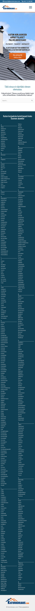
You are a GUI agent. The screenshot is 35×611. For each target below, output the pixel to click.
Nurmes (20, 166)
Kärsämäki (3, 483)
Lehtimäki (3, 513)
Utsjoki (20, 487)
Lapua (2, 506)
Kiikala (2, 400)
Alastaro (3, 132)
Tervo (19, 444)
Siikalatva (20, 374)
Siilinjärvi (20, 376)
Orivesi (20, 182)
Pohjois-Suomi (22, 246)
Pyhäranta (21, 280)
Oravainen (21, 176)
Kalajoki (3, 330)
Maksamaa (4, 570)
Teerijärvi (20, 437)
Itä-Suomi (3, 281)
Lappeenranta (4, 502)
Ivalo (2, 283)
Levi (2, 526)
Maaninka (3, 568)
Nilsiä (19, 154)
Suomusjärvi (21, 407)
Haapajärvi (4, 198)
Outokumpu (21, 187)
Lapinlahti (3, 499)
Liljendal (3, 531)
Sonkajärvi (21, 396)
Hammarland (4, 209)
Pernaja (20, 212)
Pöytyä (20, 291)
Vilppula (20, 545)
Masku (2, 574)
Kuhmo (3, 454)
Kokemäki (3, 424)
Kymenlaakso (4, 476)
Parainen (20, 199)
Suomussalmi (21, 409)
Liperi (2, 535)
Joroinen (3, 296)
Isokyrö (3, 277)
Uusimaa (20, 496)
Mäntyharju (21, 144)
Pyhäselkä (20, 282)
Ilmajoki (3, 266)
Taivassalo (21, 430)
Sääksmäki (21, 420)
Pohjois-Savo (21, 244)
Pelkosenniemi (22, 206)
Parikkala (20, 201)
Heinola (3, 227)
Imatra (2, 270)
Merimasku (4, 581)
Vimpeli (20, 547)
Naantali (20, 148)
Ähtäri (19, 585)
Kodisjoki (3, 422)
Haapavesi (3, 200)
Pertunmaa (21, 217)
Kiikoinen (3, 404)
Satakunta (21, 356)
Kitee (2, 413)
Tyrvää (20, 473)
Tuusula (20, 468)
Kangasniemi (4, 339)
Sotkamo (20, 398)
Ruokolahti (21, 328)
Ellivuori (3, 167)
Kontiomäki (4, 436)
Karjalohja (3, 355)
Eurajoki (3, 186)
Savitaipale (21, 360)
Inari (2, 272)
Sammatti (20, 351)
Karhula (3, 348)
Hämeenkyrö (4, 253)
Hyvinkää (3, 249)
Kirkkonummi (4, 409)
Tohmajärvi (21, 450)
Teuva (19, 448)
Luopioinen (4, 551)
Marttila (3, 572)
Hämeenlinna (4, 254)
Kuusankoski (4, 471)
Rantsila (20, 303)
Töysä (19, 475)
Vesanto (20, 529)
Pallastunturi (21, 195)
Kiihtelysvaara (4, 398)
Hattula (3, 218)
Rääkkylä (20, 337)
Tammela (20, 431)
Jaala (2, 287)
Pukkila (20, 260)
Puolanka (20, 268)
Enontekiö (3, 173)
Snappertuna (21, 387)
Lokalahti (3, 542)
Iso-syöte (3, 279)
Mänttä (20, 140)
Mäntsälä (20, 138)
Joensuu (3, 293)
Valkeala (20, 508)
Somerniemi (21, 393)
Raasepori (20, 298)
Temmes (20, 441)
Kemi (2, 375)
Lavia (2, 511)
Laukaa (3, 510)
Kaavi (2, 324)
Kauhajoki (3, 366)
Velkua (20, 527)
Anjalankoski (4, 139)
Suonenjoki (21, 411)
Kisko (2, 411)
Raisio (19, 299)
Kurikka (3, 463)
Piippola (20, 228)
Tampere (20, 433)
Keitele (3, 373)
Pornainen (20, 253)
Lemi (2, 517)
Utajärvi (20, 485)
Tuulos (20, 462)
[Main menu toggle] (30, 7)
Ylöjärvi (20, 577)
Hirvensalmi (4, 238)
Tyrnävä (20, 469)
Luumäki (3, 557)
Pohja (19, 235)
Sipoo (19, 382)
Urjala (19, 483)
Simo (19, 378)
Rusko (19, 334)
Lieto (2, 529)
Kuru (2, 465)
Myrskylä (20, 136)
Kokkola (3, 425)
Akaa (2, 127)
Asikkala (3, 145)
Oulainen (20, 184)
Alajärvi (3, 130)
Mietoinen (3, 586)
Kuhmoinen (4, 456)
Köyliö (2, 485)
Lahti (2, 490)
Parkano (20, 203)
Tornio (20, 457)
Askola (2, 148)
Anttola (3, 141)
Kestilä (2, 391)
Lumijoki (3, 549)
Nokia (19, 157)
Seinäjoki (20, 367)
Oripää (20, 180)
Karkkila (3, 357)
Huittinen (3, 244)
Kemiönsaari (4, 380)
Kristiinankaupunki (6, 449)
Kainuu (2, 326)
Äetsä (19, 584)
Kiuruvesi (3, 418)
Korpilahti (3, 438)
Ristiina (20, 321)
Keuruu (3, 395)
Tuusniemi (20, 466)
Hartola (3, 216)
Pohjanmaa (21, 237)
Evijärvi (3, 187)
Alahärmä (3, 128)
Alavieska (3, 134)
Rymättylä (21, 336)
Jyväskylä (3, 311)
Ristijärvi (20, 323)
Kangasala (3, 335)
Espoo (2, 175)
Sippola (20, 383)
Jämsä (2, 314)
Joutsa (2, 298)
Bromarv (3, 155)
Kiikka (2, 402)
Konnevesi (3, 433)
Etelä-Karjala (4, 177)
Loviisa (2, 546)
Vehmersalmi (21, 526)
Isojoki (2, 275)
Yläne (19, 575)
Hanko (2, 213)
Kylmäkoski (4, 474)
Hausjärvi (3, 226)
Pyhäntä (20, 279)
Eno (2, 169)
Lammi (2, 495)
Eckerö (3, 164)
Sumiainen (21, 402)
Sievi (19, 369)
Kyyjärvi (3, 478)
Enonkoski (3, 171)
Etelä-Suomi (4, 182)
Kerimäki (3, 386)
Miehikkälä (4, 585)
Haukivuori (4, 224)
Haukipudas (4, 222)
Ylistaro (20, 566)
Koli (2, 429)
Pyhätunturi (21, 284)
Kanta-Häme (4, 346)
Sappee (20, 353)
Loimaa (3, 540)
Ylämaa (20, 574)
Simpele (20, 380)
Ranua (19, 305)
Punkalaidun (21, 266)
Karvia (2, 362)
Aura (2, 150)
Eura (2, 184)
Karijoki (3, 350)
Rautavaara (21, 310)
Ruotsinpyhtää (22, 330)
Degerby (3, 159)
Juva (2, 309)
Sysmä (20, 414)
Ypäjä (19, 579)
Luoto (2, 555)
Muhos (20, 124)
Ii (1, 259)
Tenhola (20, 442)
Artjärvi (3, 143)
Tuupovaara (21, 464)
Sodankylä (21, 389)
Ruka (19, 326)
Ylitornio (20, 568)
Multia (19, 126)
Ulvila (19, 481)
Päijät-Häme (21, 288)
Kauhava (3, 368)
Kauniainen (4, 369)
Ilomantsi (3, 268)
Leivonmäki (4, 515)
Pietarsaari (21, 224)
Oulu (19, 185)
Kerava (3, 384)
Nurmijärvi (21, 168)
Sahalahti (20, 344)
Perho (19, 210)
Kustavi (3, 467)
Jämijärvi (3, 312)
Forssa (2, 194)
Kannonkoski (4, 342)
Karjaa (2, 353)
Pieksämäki (21, 221)
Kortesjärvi (4, 442)
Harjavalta (3, 215)
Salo (19, 347)
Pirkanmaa (21, 232)
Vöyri (19, 558)
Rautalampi (21, 308)
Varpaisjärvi (21, 518)
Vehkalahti (21, 522)
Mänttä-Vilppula (22, 142)
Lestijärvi (3, 524)
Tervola (20, 446)
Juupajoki (3, 307)
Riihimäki (20, 317)
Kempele (3, 382)
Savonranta (21, 364)
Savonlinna (21, 362)
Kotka (2, 445)
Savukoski (21, 365)
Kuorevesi (3, 460)
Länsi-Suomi (4, 562)
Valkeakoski (21, 506)
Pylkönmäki (21, 286)
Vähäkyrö (20, 556)
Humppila (3, 245)
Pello (19, 208)
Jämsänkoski (4, 316)
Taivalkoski (21, 428)
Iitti (2, 263)
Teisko (20, 439)
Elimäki (3, 166)
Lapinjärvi (3, 497)
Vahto (19, 504)
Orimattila (21, 178)
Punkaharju (21, 264)
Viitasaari (20, 542)
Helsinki (3, 231)
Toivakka (20, 455)
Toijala (20, 453)
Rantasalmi (21, 301)
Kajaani (3, 328)
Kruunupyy (4, 451)
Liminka (3, 533)
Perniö (20, 213)
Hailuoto (3, 202)
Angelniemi (4, 137)
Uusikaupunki (21, 494)
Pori (19, 251)
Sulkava (20, 400)
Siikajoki (20, 373)
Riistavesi (20, 319)
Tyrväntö (20, 471)
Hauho (2, 220)
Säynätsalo (21, 418)
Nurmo (20, 170)
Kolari (2, 427)
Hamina (3, 207)
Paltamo (20, 197)
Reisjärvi (20, 314)
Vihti (19, 538)
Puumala (20, 269)
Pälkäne (20, 289)
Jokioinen (3, 294)
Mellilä (2, 576)
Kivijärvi (3, 420)
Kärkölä (3, 482)
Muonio (20, 127)
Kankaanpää (4, 341)
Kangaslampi (4, 337)
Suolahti (20, 403)
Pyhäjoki (20, 273)
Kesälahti (3, 393)
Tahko (19, 424)
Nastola (20, 152)
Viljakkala (20, 544)
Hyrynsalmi (4, 247)
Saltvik (20, 349)
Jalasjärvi (3, 289)
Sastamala (21, 355)
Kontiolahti (4, 434)
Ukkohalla (20, 480)
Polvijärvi (20, 248)
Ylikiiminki (20, 565)
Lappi (2, 504)
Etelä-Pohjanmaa (5, 178)
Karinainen (3, 351)
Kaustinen (3, 371)
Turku (19, 460)
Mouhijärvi (3, 590)
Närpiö (20, 172)
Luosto (2, 553)
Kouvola (3, 447)
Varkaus (20, 517)
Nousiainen (21, 161)
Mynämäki (21, 135)
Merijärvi (3, 577)
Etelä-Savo (4, 180)
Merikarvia (4, 579)
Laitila (2, 493)
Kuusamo (3, 469)
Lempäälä (3, 520)
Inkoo (2, 273)
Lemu (2, 519)
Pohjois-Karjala (22, 241)
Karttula (3, 360)
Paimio (20, 194)
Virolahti (20, 549)
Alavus (2, 136)
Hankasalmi (4, 211)
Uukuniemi (21, 488)
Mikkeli (3, 588)
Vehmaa (20, 524)
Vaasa (19, 502)
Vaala (19, 500)
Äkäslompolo (21, 587)
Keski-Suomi (4, 389)
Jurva (2, 303)
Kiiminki (3, 406)
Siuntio (20, 385)
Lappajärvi (3, 501)
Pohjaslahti (21, 239)
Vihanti (20, 537)
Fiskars (3, 192)
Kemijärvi (3, 377)
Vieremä (20, 535)
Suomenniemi (21, 405)
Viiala (19, 540)
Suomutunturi (21, 412)
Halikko (3, 204)
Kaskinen (3, 364)
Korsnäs (3, 440)
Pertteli (20, 215)
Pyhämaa (20, 277)
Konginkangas (4, 431)
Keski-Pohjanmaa (5, 387)
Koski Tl (3, 443)
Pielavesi (20, 223)
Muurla (20, 133)
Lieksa (2, 528)
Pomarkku (21, 250)
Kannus (3, 344)
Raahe (19, 296)
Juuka (2, 305)
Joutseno (3, 300)
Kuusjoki (3, 472)
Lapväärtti (3, 508)
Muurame (20, 131)
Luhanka (3, 547)
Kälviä (2, 480)
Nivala (19, 155)
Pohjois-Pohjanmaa (23, 242)
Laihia (2, 491)
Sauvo (19, 358)
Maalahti (3, 567)
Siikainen (20, 371)
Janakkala (3, 291)
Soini (19, 391)
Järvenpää (3, 318)
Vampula (20, 513)
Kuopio (3, 458)
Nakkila (20, 150)
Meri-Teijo (3, 583)
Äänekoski (21, 589)
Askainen (3, 146)
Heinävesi (3, 229)
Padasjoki (20, 192)
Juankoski (3, 302)
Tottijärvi (20, 459)
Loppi (2, 544)
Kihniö (2, 397)
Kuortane (3, 462)
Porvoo (20, 255)
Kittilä (2, 415)
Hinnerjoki (3, 236)
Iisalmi (2, 261)
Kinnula (3, 407)
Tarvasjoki (21, 435)
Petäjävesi (21, 219)
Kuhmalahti (4, 453)
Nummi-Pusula (22, 165)
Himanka (3, 233)
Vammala (20, 511)
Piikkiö (20, 226)
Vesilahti (20, 531)
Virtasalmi (20, 553)
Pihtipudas (21, 230)
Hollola (3, 240)
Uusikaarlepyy (22, 492)
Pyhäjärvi (20, 275)
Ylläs (19, 572)
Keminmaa (3, 378)
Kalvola (3, 333)
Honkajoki (3, 242)
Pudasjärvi (21, 259)
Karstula (3, 359)
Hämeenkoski (4, 251)
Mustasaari (21, 129)
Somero (20, 394)
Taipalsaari (21, 426)
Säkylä (20, 416)
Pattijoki (20, 204)
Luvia (2, 558)
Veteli (19, 533)
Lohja (2, 537)
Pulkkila (20, 262)
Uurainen (20, 490)
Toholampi (21, 451)
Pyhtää (20, 271)
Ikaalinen (3, 264)
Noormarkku (21, 159)
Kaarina (3, 322)
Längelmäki (4, 560)
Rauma (20, 307)
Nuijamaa (20, 163)
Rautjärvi (20, 312)
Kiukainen (3, 416)
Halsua (2, 206)
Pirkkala (20, 233)
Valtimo (20, 509)
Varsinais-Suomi (22, 520)
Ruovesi (20, 332)
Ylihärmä (20, 563)
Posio (19, 257)
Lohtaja (3, 539)
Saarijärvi (20, 342)
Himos (2, 235)
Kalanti (3, 331)
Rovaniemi (21, 325)
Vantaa (20, 515)
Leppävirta (4, 522)
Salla (19, 346)
